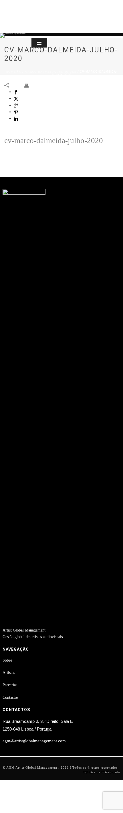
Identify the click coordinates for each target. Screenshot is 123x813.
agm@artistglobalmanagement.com (34, 741)
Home (11, 71)
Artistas (9, 672)
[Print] (29, 85)
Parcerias (10, 685)
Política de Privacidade (102, 772)
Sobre (7, 660)
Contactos (10, 697)
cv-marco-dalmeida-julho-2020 (48, 71)
